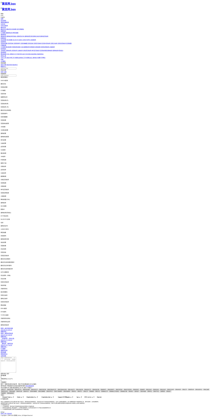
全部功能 (3, 356)
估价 (23, 54)
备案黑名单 (9, 32)
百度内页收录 (46, 43)
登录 (2, 72)
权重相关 (3, 38)
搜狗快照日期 (29, 36)
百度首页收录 (62, 43)
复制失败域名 (10, 393)
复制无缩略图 (41, 391)
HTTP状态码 (18, 54)
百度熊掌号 (17, 43)
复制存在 (74, 391)
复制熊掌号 (103, 389)
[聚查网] (108, 6)
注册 (5, 72)
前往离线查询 (30, 386)
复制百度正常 (34, 389)
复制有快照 (136, 389)
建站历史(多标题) (11, 29)
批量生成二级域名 (31, 57)
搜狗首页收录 (44, 36)
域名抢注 (15, 64)
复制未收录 (178, 389)
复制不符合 (156, 391)
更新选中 (137, 391)
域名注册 (3, 64)
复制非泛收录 (170, 389)
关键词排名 (40, 54)
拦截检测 (3, 45)
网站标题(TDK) (5, 54)
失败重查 (3, 393)
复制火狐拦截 (79, 389)
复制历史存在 (4, 391)
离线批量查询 (5, 22)
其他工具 (3, 56)
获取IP (12, 54)
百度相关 (3, 41)
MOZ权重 (9, 40)
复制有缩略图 (33, 391)
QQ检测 (3, 47)
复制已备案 (206, 389)
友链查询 (33, 40)
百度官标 (11, 43)
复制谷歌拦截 (95, 389)
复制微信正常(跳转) (114, 391)
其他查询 (3, 52)
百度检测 (32, 47)
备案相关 (3, 31)
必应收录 (14, 50)
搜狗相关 (3, 34)
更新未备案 (143, 391)
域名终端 (34, 54)
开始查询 (3, 382)
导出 (2, 395)
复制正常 (3, 389)
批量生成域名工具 (20, 57)
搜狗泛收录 (36, 36)
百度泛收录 (54, 43)
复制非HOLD (49, 391)
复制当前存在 (198, 389)
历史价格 (28, 54)
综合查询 (3, 20)
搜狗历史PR (21, 36)
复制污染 (97, 391)
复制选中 (168, 391)
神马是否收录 (36, 50)
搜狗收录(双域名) (11, 36)
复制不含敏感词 (58, 391)
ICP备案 (3, 32)
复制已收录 (149, 389)
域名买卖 (9, 64)
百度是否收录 (38, 43)
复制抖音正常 (18, 389)
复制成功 (131, 391)
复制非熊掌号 (111, 389)
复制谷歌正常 (87, 389)
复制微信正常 (104, 391)
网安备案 (15, 32)
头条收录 (20, 50)
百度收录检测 (45, 47)
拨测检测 (26, 47)
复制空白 (80, 391)
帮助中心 (3, 66)
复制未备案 (12, 391)
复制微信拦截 (123, 391)
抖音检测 (14, 47)
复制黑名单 (191, 389)
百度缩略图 (24, 43)
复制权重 (142, 389)
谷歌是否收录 (27, 50)
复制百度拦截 (42, 389)
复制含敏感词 (66, 391)
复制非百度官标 (128, 389)
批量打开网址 (41, 57)
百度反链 (31, 43)
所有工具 (3, 413)
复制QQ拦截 (10, 389)
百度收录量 (4, 43)
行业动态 (9, 413)
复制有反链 (156, 389)
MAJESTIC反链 (17, 40)
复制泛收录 (163, 389)
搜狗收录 (3, 36)
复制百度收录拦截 (62, 389)
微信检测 (9, 47)
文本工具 (3, 57)
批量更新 (162, 391)
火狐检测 (52, 47)
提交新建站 (20, 29)
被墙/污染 (20, 47)
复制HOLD (26, 391)
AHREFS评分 (26, 40)
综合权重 (3, 40)
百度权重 (69, 43)
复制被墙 (91, 391)
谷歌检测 (38, 47)
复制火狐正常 (71, 389)
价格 (2, 59)
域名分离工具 (10, 57)
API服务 (3, 61)
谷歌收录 (9, 50)
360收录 (3, 50)
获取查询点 (4, 354)
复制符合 (149, 391)
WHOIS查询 (4, 25)
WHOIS (3, 24)
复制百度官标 (119, 389)
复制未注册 (19, 391)
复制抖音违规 (26, 389)
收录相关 (3, 48)
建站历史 (3, 27)
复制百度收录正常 (51, 389)
